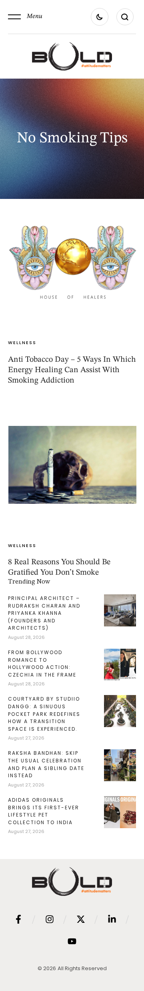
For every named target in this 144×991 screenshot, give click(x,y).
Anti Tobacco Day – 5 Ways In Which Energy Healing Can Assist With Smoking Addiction (72, 370)
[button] (25, 16)
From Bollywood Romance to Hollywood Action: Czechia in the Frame (42, 663)
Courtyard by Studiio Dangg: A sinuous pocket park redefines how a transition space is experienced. (44, 713)
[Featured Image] (72, 262)
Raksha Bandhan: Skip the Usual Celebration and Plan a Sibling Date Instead (46, 764)
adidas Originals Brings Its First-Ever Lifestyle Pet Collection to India (43, 811)
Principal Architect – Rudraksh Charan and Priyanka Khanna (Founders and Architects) (44, 613)
